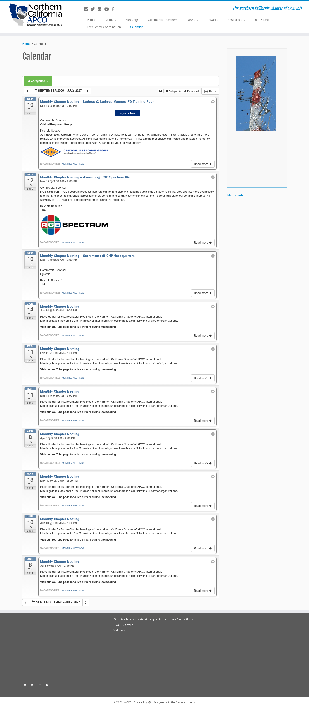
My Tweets (235, 195)
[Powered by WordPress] (149, 701)
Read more (201, 164)
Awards (212, 19)
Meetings (132, 19)
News (191, 19)
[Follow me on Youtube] (108, 9)
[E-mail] (87, 9)
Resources (235, 19)
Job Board (261, 19)
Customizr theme (186, 702)
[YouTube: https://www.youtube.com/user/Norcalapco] (25, 685)
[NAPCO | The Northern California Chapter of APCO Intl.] (35, 14)
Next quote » (120, 630)
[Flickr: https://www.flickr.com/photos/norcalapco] (40, 685)
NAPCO (127, 702)
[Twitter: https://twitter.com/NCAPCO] (32, 685)
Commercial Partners (163, 19)
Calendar (136, 27)
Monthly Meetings (73, 163)
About (109, 19)
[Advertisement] (64, 648)
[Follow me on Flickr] (101, 9)
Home (91, 19)
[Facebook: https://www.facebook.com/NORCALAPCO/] (47, 685)
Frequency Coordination (104, 27)
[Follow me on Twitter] (94, 9)
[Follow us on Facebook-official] (114, 9)
